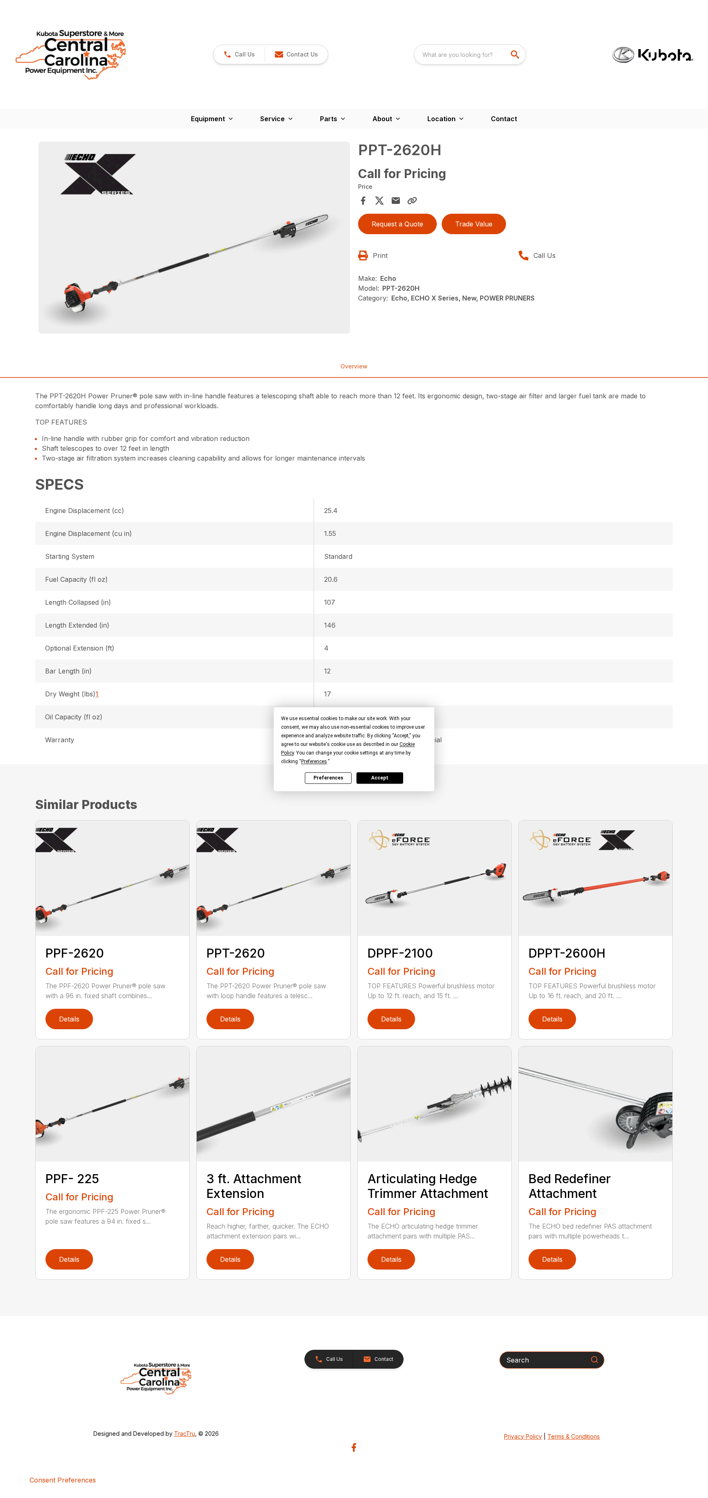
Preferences (328, 778)
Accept (379, 778)
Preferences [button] (314, 761)
